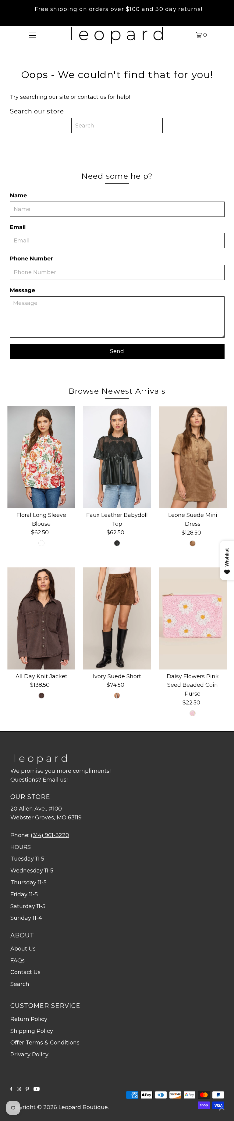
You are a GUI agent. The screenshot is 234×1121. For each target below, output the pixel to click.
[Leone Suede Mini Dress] (193, 457)
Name (18, 195)
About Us (23, 948)
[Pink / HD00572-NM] (193, 713)
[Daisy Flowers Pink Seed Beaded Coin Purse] (193, 618)
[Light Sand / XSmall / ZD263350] (193, 543)
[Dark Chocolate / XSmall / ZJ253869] (41, 696)
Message (22, 290)
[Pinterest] (27, 1089)
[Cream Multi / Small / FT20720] (41, 543)
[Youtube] (36, 1089)
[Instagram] (19, 1089)
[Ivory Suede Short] (117, 618)
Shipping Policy (31, 1031)
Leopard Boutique (83, 1107)
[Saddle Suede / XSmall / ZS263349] (117, 696)
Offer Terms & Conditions (45, 1042)
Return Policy (28, 1019)
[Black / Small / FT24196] (117, 543)
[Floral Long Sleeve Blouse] (41, 457)
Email (18, 227)
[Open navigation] (32, 34)
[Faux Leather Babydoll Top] (117, 457)
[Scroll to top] (222, 1109)
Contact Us (25, 972)
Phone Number (31, 258)
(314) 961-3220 (50, 835)
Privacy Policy (29, 1054)
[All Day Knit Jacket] (41, 618)
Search (19, 984)
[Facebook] (11, 1089)
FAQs (17, 960)
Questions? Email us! (39, 779)
